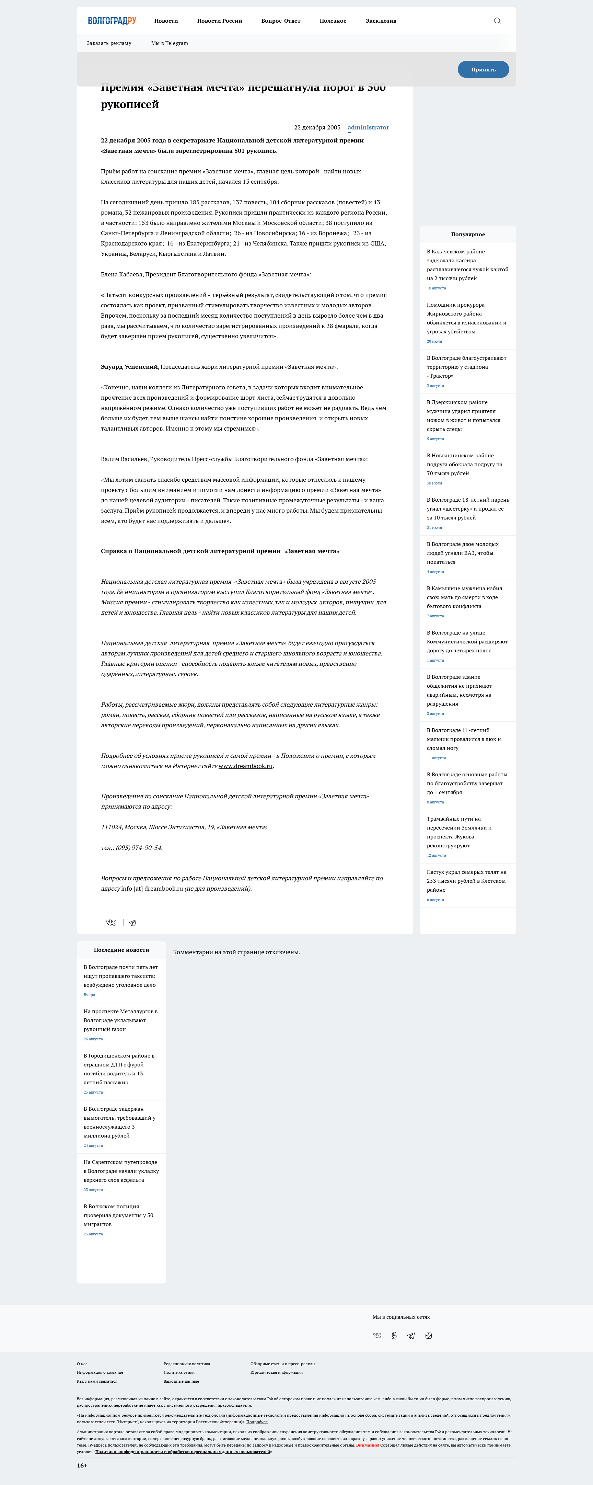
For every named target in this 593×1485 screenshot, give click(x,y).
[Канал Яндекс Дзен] (428, 1336)
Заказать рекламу (109, 43)
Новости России (219, 20)
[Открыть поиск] (497, 20)
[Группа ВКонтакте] (377, 1336)
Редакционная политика (187, 1363)
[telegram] (135, 922)
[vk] (111, 922)
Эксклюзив (381, 20)
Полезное (333, 20)
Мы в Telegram (169, 43)
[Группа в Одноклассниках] (394, 1336)
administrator (368, 127)
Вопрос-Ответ (281, 20)
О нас (82, 1363)
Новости (166, 20)
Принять (484, 69)
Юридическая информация (277, 1372)
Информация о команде (100, 1372)
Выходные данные (181, 1381)
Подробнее (257, 1421)
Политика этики (179, 1372)
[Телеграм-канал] (411, 1336)
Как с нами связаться (97, 1381)
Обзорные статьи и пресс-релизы (283, 1363)
